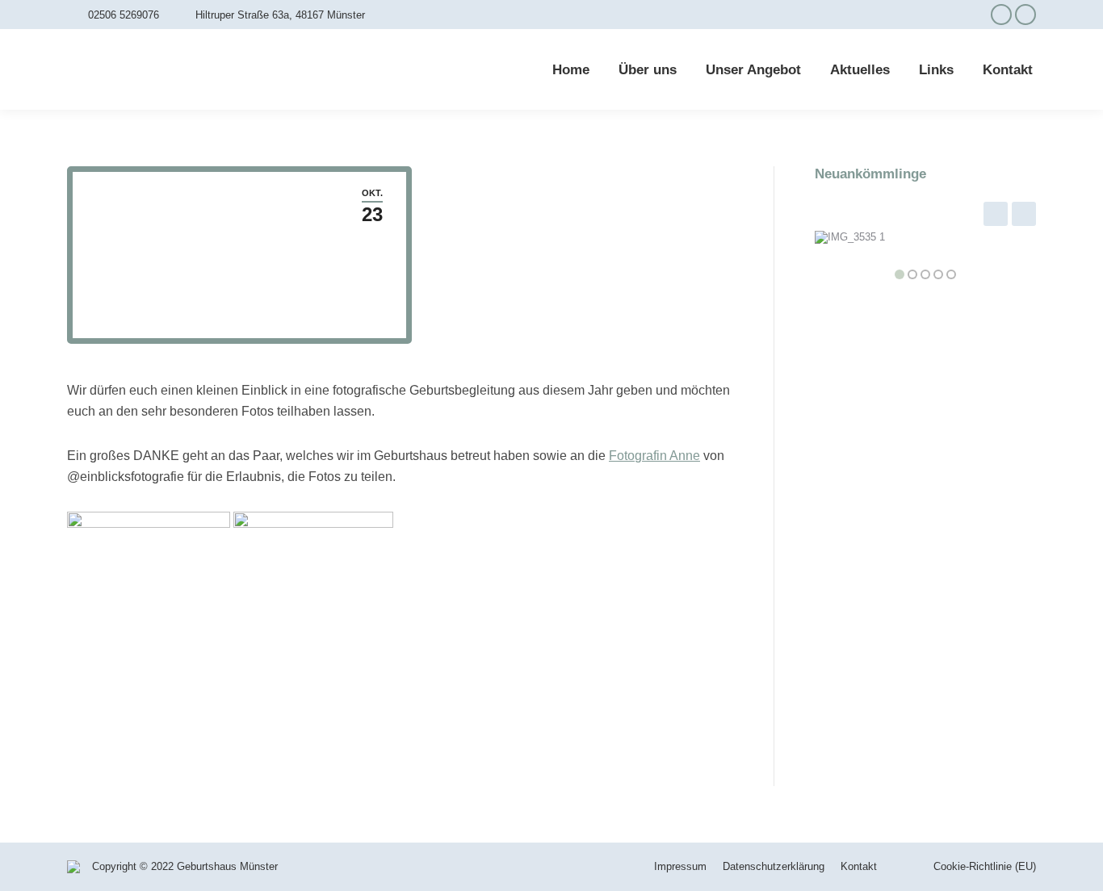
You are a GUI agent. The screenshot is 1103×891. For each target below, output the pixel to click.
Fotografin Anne (654, 455)
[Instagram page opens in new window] (1001, 14)
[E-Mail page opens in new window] (1025, 14)
